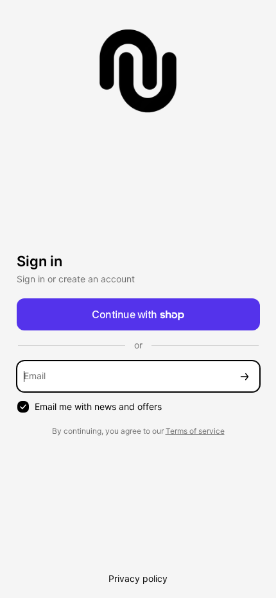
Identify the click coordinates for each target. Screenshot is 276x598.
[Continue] (244, 376)
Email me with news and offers (98, 406)
